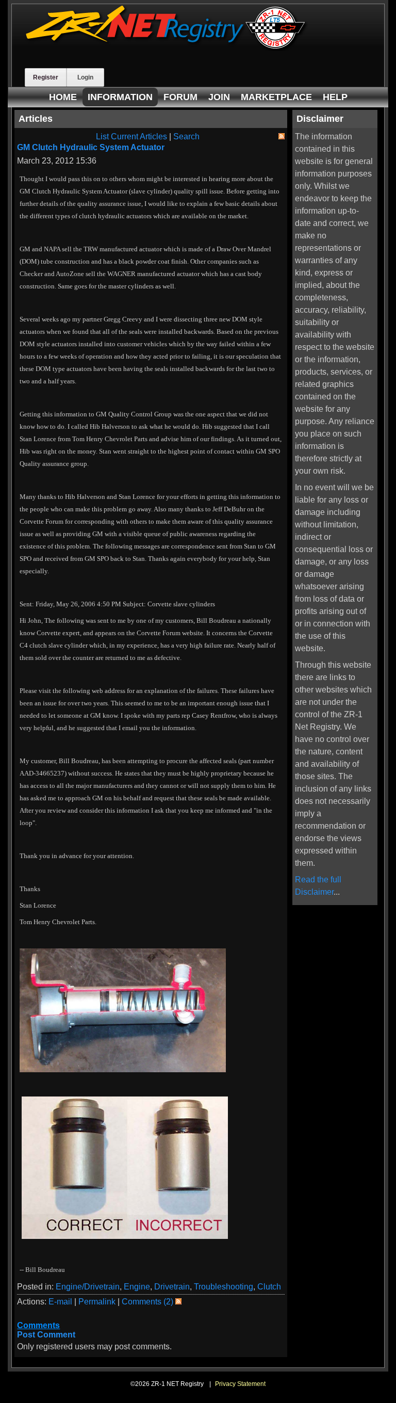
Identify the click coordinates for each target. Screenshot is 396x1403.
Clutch (269, 1286)
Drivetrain (172, 1286)
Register (45, 77)
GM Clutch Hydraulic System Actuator (90, 147)
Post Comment (46, 1334)
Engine (137, 1286)
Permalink (97, 1301)
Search (186, 136)
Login (85, 77)
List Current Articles (131, 136)
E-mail (60, 1301)
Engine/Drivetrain (88, 1286)
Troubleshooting (223, 1286)
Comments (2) (147, 1301)
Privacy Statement (240, 1384)
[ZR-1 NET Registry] (166, 48)
